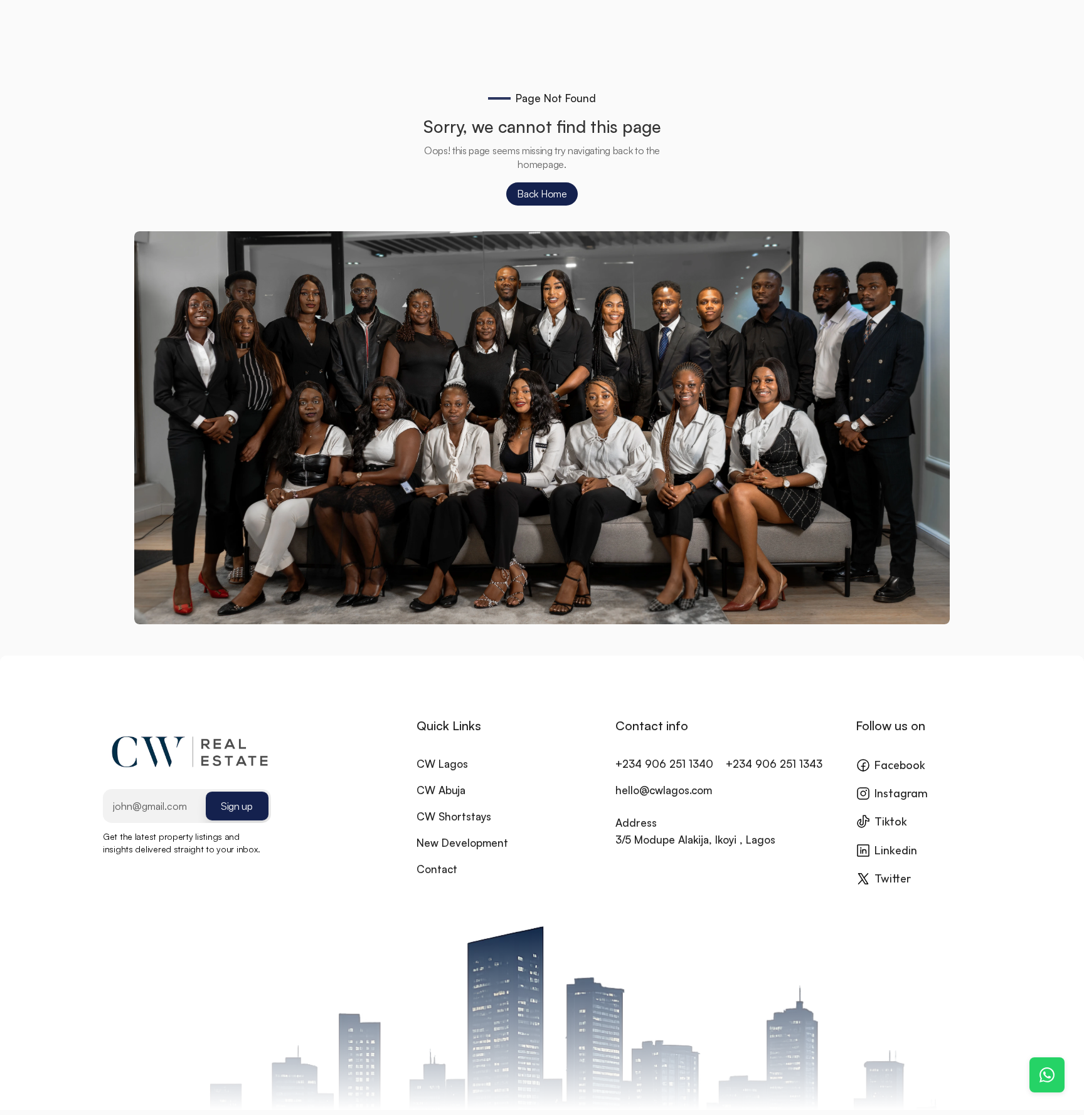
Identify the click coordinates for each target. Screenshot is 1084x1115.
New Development (462, 842)
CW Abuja (441, 790)
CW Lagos (442, 763)
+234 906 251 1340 (664, 763)
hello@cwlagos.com (663, 790)
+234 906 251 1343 (774, 763)
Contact (437, 869)
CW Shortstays (454, 816)
